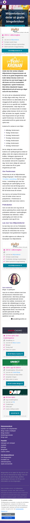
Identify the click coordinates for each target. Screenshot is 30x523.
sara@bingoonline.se (19, 319)
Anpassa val (4, 511)
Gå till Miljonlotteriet (14, 50)
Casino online (5, 451)
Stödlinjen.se (15, 53)
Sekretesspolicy (6, 461)
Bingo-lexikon (5, 433)
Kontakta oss (5, 459)
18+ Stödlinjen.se (17, 32)
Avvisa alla (8, 514)
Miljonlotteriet (15, 39)
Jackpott (3, 445)
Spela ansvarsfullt (6, 464)
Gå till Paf (14, 413)
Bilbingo (3, 447)
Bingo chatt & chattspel (8, 431)
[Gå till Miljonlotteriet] (15, 30)
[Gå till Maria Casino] (15, 330)
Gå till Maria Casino (14, 354)
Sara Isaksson (7, 287)
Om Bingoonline (6, 457)
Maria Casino (16, 342)
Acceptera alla (8, 517)
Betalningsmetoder (7, 435)
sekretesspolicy (20, 509)
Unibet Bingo (16, 372)
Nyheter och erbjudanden (9, 428)
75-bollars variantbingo (9, 179)
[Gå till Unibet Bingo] (15, 362)
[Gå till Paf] (15, 392)
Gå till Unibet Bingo (14, 383)
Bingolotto (4, 449)
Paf (14, 402)
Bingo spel (4, 437)
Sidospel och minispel (8, 443)
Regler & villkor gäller (25, 32)
